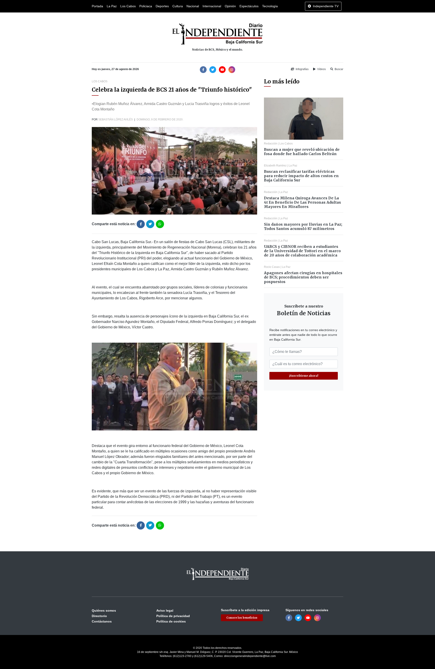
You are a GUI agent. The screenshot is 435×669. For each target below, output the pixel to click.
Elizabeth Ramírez (275, 165)
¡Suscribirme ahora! (303, 375)
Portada (97, 6)
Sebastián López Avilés (115, 119)
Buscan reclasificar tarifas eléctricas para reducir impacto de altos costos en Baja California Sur (301, 175)
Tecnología (270, 6)
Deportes (162, 6)
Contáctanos (102, 621)
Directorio (99, 616)
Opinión (230, 6)
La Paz (112, 6)
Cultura (177, 6)
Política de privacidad (173, 616)
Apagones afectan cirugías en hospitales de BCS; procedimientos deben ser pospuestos (303, 277)
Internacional (212, 6)
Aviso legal (164, 610)
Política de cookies (171, 621)
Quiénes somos (104, 610)
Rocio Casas (272, 267)
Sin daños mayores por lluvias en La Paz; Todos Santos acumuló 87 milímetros (303, 226)
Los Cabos (128, 6)
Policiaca (145, 6)
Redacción (270, 143)
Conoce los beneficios (241, 617)
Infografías (302, 69)
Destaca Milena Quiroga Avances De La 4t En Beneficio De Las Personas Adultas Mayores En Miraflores (302, 202)
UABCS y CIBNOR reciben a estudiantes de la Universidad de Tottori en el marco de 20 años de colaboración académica (302, 250)
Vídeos (321, 69)
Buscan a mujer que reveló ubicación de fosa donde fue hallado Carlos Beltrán (302, 151)
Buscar (338, 69)
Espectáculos (249, 6)
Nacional (192, 6)
